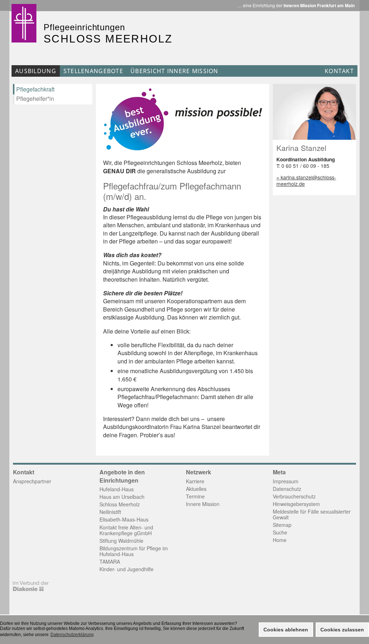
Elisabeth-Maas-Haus (123, 519)
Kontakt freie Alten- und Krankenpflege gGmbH (126, 530)
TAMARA (109, 561)
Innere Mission (202, 504)
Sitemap (282, 525)
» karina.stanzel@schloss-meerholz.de (306, 180)
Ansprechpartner (32, 481)
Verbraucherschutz (294, 496)
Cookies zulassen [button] (342, 629)
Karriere (195, 481)
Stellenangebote (93, 71)
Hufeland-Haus (116, 489)
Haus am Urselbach (122, 497)
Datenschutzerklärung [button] (72, 634)
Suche (280, 532)
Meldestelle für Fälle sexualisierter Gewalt (312, 514)
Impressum (285, 481)
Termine (195, 496)
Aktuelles (196, 489)
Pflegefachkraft (35, 89)
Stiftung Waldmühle (121, 541)
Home (279, 540)
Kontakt (339, 71)
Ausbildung (35, 71)
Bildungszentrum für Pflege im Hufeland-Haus (133, 551)
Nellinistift (110, 512)
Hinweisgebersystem (296, 504)
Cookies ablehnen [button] (285, 629)
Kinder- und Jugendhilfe (126, 569)
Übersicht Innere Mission (174, 71)
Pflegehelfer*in (35, 98)
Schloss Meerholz (119, 504)
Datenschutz (287, 489)
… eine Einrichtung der (296, 5)
